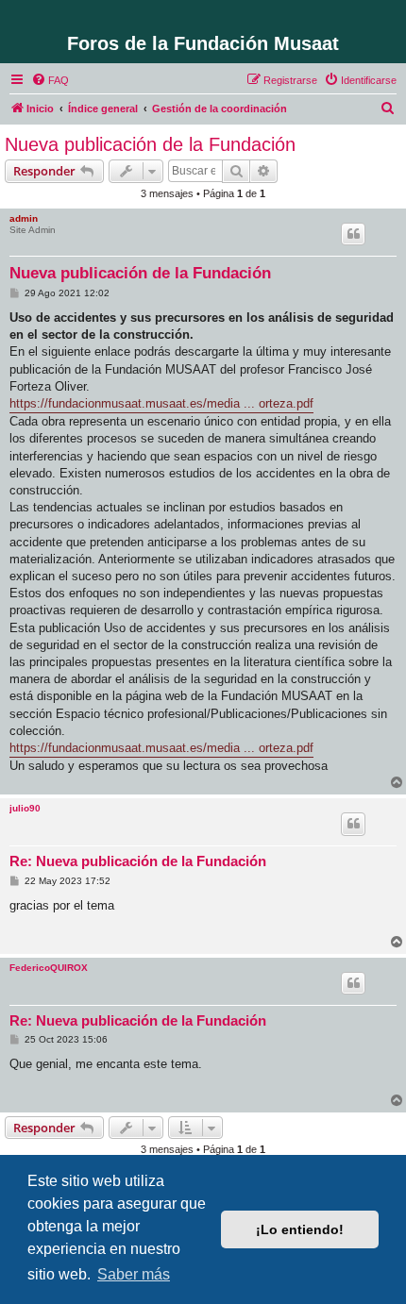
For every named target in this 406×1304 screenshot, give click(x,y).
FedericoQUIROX (48, 967)
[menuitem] (50, 80)
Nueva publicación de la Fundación (150, 144)
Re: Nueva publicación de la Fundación (137, 861)
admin (23, 218)
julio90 (25, 808)
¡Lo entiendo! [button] (300, 1229)
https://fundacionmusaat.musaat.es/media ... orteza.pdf (161, 403)
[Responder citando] (353, 234)
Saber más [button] (133, 1274)
